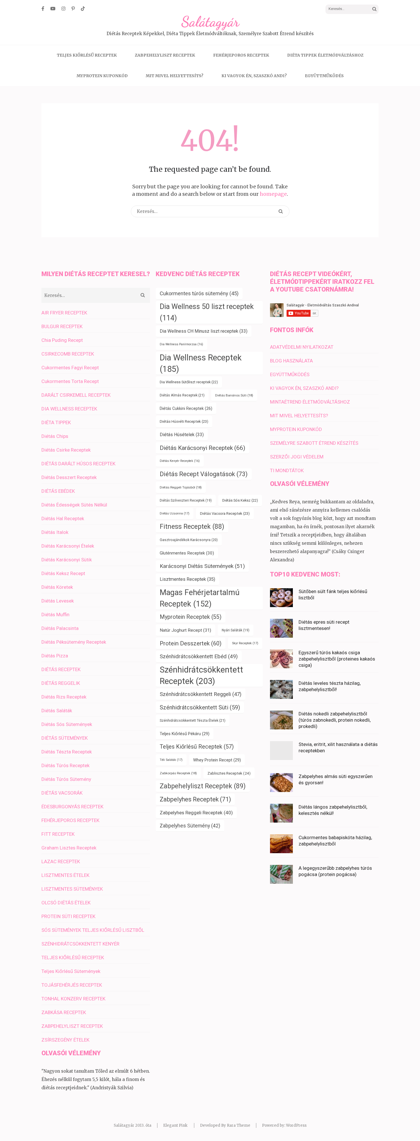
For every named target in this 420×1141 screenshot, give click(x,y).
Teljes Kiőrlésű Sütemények (70, 971)
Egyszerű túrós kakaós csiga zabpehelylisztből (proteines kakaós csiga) (337, 659)
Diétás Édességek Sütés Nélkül (74, 505)
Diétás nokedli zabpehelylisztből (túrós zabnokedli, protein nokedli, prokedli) (335, 720)
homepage (273, 194)
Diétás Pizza (54, 656)
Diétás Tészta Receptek (66, 752)
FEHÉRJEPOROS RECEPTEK (241, 55)
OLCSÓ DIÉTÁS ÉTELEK (66, 902)
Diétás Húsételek (182, 434)
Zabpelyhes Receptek (195, 799)
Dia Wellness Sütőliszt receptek (189, 382)
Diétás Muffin (55, 614)
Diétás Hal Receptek (62, 518)
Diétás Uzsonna (174, 513)
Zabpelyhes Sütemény (190, 826)
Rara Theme (238, 1125)
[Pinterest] (73, 8)
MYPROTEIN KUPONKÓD (102, 75)
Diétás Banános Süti (234, 395)
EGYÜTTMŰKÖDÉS (324, 75)
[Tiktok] (83, 8)
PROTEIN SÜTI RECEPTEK (68, 916)
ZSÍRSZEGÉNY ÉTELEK (65, 1040)
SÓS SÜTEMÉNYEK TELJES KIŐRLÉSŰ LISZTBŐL (92, 930)
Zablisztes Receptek (229, 773)
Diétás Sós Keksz (240, 500)
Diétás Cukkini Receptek (186, 408)
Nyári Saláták (235, 630)
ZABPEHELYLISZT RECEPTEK (165, 55)
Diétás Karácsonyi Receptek (202, 447)
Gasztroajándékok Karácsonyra (189, 540)
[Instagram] (63, 8)
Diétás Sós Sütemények (66, 724)
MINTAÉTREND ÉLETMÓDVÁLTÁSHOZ (310, 402)
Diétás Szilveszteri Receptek (186, 500)
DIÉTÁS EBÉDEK (58, 491)
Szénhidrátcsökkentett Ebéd (199, 656)
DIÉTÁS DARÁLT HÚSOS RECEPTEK (78, 463)
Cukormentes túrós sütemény (199, 293)
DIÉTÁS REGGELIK (60, 683)
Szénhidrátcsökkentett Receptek (201, 675)
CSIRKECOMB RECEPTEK (67, 354)
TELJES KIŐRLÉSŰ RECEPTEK (87, 55)
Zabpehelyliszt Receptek (203, 786)
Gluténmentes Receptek (187, 553)
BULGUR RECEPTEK (62, 326)
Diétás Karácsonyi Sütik (66, 559)
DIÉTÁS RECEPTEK (61, 669)
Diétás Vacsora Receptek (225, 513)
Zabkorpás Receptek (178, 773)
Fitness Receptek (192, 526)
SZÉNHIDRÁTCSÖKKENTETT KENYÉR (80, 944)
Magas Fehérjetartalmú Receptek (199, 598)
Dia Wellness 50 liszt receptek (207, 312)
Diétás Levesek (57, 601)
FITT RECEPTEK (58, 834)
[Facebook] (42, 8)
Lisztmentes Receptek (187, 579)
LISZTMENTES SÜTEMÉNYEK (72, 889)
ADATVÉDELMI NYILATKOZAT (301, 347)
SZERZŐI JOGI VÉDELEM (296, 457)
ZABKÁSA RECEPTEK (63, 1012)
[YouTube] (52, 8)
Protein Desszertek (190, 643)
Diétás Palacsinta (60, 628)
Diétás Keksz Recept (63, 573)
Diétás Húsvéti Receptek (184, 421)
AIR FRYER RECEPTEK (64, 313)
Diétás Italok (54, 532)
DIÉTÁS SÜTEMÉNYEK (64, 738)
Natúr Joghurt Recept (185, 630)
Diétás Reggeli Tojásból (181, 487)
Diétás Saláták (56, 710)
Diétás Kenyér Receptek (180, 461)
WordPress (296, 1125)
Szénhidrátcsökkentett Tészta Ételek (192, 720)
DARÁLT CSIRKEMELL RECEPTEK (76, 395)
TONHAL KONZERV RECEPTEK (73, 999)
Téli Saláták (171, 760)
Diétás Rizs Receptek (63, 697)
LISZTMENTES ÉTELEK (65, 875)
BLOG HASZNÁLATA (291, 361)
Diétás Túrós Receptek (65, 765)
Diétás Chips (54, 436)
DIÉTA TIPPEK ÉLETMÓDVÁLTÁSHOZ (325, 55)
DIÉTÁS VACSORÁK (62, 793)
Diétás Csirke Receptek (66, 450)
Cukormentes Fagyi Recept (70, 367)
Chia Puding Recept (62, 340)
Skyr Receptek (245, 643)
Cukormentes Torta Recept (70, 381)
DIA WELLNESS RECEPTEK (69, 409)
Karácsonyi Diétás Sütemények (202, 566)
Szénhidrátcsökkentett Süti (200, 707)
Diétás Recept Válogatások (204, 474)
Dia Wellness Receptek (201, 363)
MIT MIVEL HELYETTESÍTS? (174, 75)
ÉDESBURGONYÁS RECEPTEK (72, 806)
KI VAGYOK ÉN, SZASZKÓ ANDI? (254, 75)
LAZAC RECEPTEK (60, 861)
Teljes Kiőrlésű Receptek (197, 746)
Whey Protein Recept (217, 760)
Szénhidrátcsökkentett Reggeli (200, 694)
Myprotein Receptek (190, 617)
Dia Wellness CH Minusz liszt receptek (203, 331)
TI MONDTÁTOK (287, 470)
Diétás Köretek (57, 587)
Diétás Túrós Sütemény (66, 779)
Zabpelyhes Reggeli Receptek (196, 812)
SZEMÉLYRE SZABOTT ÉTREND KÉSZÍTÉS (314, 443)
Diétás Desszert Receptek (69, 477)
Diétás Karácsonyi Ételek (67, 546)
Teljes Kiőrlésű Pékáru (184, 733)
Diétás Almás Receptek (182, 395)
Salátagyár (210, 21)
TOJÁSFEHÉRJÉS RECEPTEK (71, 985)
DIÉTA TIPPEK (56, 422)
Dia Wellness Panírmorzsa (181, 344)
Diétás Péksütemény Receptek (73, 642)
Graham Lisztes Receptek (68, 848)
